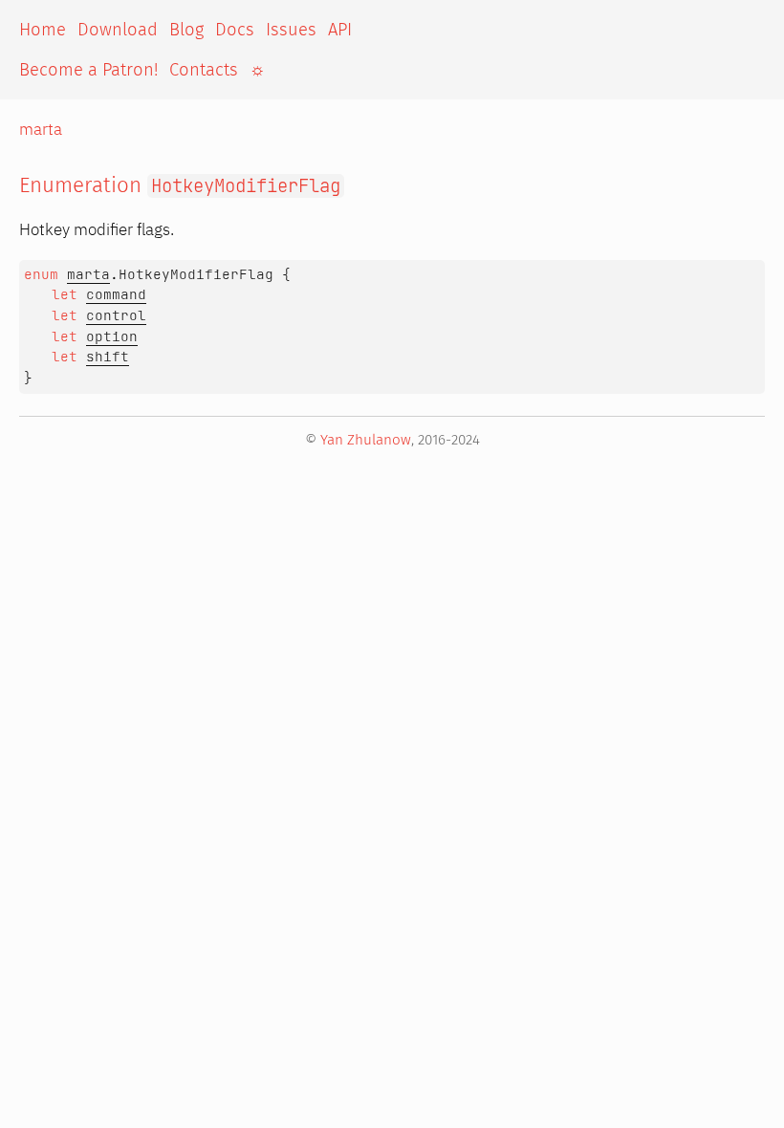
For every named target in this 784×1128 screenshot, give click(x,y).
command (116, 294)
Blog (186, 29)
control (116, 315)
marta (40, 129)
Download (117, 29)
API (340, 29)
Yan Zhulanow (365, 439)
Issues (291, 29)
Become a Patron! (88, 69)
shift (107, 356)
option (112, 336)
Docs (234, 29)
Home (42, 29)
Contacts (203, 69)
